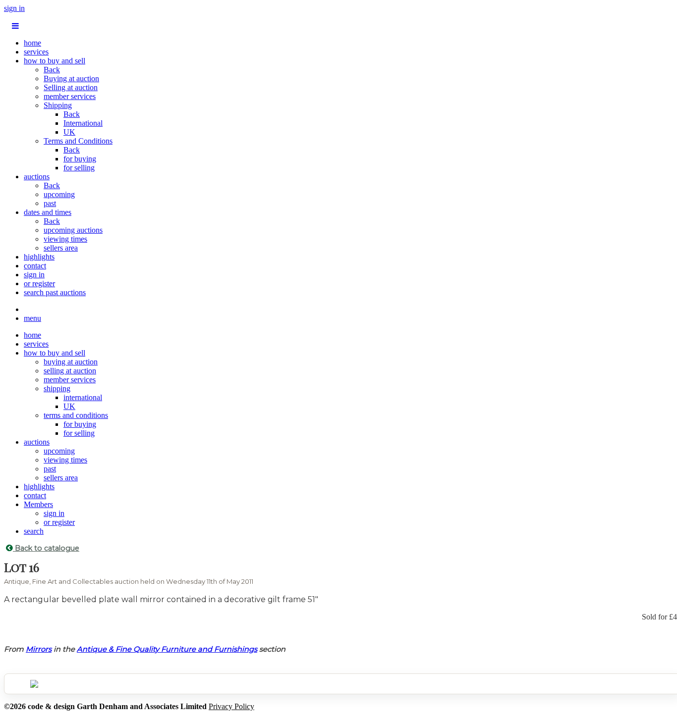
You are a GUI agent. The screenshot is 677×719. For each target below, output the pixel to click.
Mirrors (39, 649)
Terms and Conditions (78, 141)
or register (39, 283)
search (34, 531)
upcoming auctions (73, 230)
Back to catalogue (46, 548)
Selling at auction (71, 87)
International (83, 123)
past (50, 203)
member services (70, 96)
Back (52, 69)
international (82, 397)
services (36, 52)
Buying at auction (71, 78)
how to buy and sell (54, 60)
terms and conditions (76, 415)
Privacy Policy (231, 706)
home (32, 43)
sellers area (61, 248)
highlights (39, 257)
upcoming (59, 194)
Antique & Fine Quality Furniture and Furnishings (167, 649)
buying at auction (71, 362)
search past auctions (55, 292)
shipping (57, 388)
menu (32, 318)
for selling (79, 167)
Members (38, 504)
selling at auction (70, 370)
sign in (14, 8)
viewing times (65, 239)
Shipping (58, 105)
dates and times (47, 212)
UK (69, 132)
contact (35, 265)
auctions (37, 176)
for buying (79, 158)
